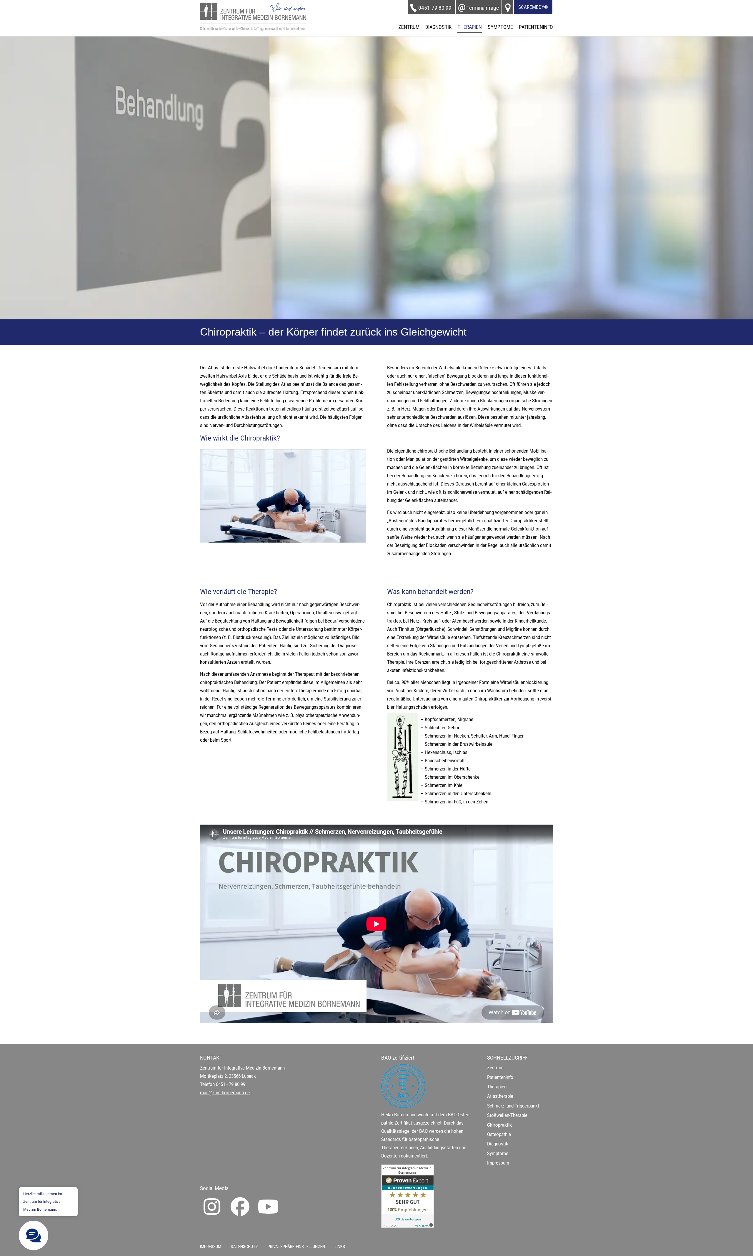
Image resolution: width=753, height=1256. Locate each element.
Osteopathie (499, 1134)
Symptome (497, 1153)
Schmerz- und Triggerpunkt (513, 1106)
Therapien (497, 1087)
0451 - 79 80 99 (230, 1084)
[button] (33, 1235)
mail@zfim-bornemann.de (225, 1092)
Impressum (498, 1163)
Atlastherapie (500, 1096)
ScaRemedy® (533, 7)
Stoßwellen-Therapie (507, 1115)
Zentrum (495, 1067)
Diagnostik (497, 1144)
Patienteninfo (500, 1077)
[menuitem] (408, 27)
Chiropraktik (499, 1125)
